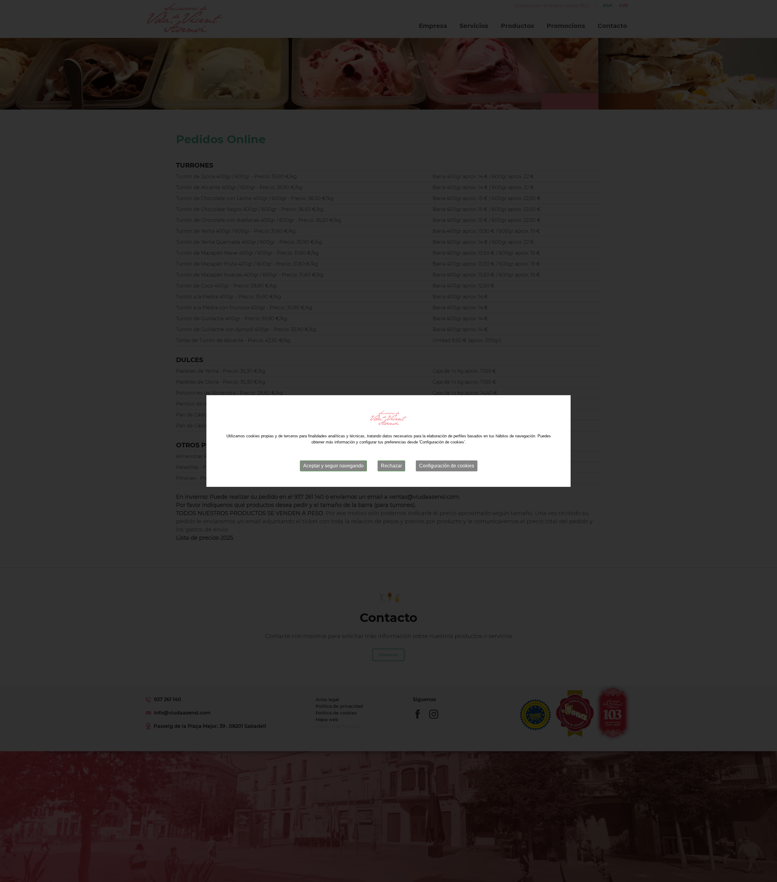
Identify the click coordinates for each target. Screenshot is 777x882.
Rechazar (391, 465)
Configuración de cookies (446, 465)
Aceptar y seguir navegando (333, 465)
